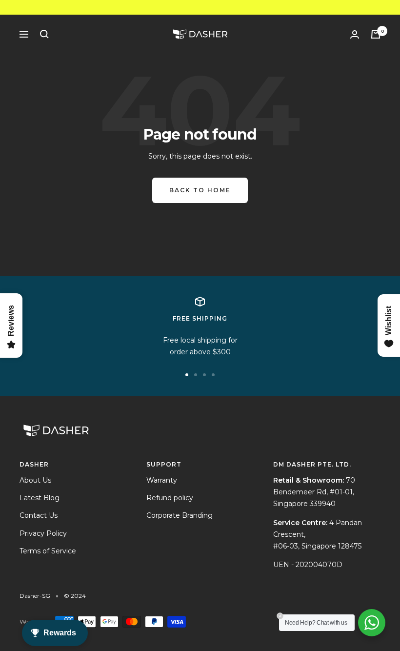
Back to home (200, 190)
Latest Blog (40, 497)
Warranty (161, 480)
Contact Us (39, 515)
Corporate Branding (179, 515)
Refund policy (169, 497)
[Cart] (375, 34)
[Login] (354, 34)
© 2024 (75, 595)
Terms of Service (48, 551)
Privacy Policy (43, 533)
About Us (35, 480)
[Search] (44, 34)
